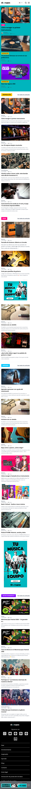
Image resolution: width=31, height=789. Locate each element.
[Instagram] (4, 733)
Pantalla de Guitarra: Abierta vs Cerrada (14, 242)
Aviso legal (4, 772)
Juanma (5, 32)
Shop (2, 763)
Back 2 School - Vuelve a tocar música (13, 504)
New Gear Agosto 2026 (8, 84)
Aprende (4, 759)
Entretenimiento (6, 750)
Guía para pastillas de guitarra (11, 271)
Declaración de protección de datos (12, 776)
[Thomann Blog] (5, 3)
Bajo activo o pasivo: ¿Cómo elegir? (12, 448)
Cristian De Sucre (5, 706)
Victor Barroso (4, 170)
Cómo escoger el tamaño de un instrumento (15, 476)
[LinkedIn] (15, 738)
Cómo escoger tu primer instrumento (13, 118)
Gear (2, 745)
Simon (2, 616)
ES (21, 3)
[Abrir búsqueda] (26, 3)
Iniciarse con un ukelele (8, 325)
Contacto (4, 768)
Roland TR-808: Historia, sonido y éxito (13, 532)
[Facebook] (20, 733)
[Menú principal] (29, 2)
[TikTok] (15, 733)
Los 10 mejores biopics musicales (11, 145)
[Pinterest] (26, 733)
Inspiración (4, 754)
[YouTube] (10, 733)
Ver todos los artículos (23, 94)
